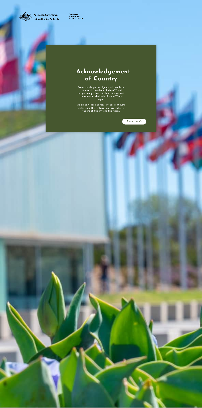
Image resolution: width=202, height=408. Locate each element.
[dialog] (101, 88)
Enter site (132, 121)
